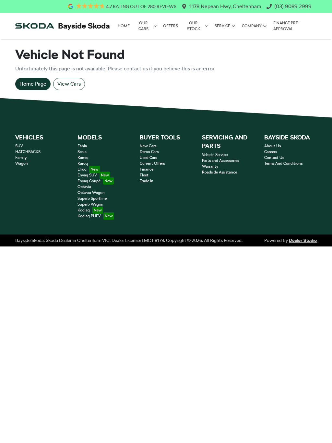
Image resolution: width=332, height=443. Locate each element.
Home (124, 26)
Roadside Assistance (219, 172)
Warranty (210, 166)
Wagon (21, 163)
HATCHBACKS (28, 152)
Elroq (82, 169)
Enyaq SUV (87, 175)
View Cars (69, 84)
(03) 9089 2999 (293, 6)
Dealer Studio (303, 240)
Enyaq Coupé (89, 181)
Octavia (84, 187)
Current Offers (152, 163)
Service (222, 26)
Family (21, 157)
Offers (170, 26)
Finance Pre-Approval (286, 26)
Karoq (82, 163)
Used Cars (148, 157)
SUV (19, 146)
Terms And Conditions (283, 163)
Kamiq (83, 157)
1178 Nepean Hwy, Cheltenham (225, 6)
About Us (272, 146)
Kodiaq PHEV (89, 216)
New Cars (148, 146)
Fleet (144, 175)
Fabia (82, 146)
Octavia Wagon (91, 192)
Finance (146, 169)
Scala (82, 152)
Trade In (146, 181)
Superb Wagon (90, 204)
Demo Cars (149, 152)
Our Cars (143, 26)
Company (252, 26)
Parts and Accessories (220, 160)
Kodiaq (83, 210)
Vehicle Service (215, 154)
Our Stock (193, 26)
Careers (270, 152)
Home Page (32, 84)
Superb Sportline (92, 198)
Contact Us (274, 157)
